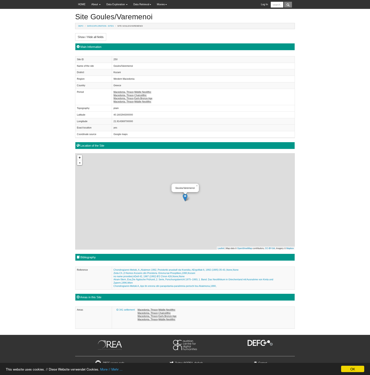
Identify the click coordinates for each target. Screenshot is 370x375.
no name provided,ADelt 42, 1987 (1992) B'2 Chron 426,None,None (149, 276)
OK (352, 369)
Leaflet (221, 248)
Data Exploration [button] (116, 4)
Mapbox (290, 248)
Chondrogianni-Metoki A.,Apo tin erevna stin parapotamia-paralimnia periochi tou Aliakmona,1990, (165, 286)
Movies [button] (161, 4)
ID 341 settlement (125, 309)
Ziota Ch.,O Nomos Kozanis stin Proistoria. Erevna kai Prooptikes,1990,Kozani (154, 273)
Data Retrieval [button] (141, 4)
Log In (264, 4)
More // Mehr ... (111, 369)
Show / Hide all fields (91, 37)
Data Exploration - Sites (100, 26)
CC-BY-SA (270, 248)
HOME (82, 4)
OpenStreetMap (244, 248)
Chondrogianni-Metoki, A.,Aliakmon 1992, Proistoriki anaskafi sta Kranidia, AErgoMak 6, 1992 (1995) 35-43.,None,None (176, 270)
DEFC (80, 26)
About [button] (95, 4)
